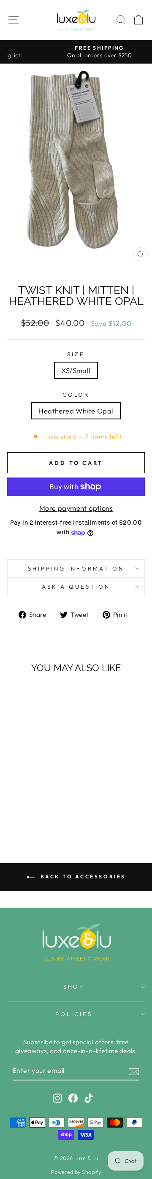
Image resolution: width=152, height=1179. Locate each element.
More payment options (76, 508)
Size (76, 354)
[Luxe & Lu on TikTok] (88, 1098)
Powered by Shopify (76, 1171)
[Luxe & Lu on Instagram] (57, 1098)
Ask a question (76, 586)
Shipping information (76, 568)
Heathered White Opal (75, 410)
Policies (73, 1014)
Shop (74, 986)
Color (76, 394)
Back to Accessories (82, 876)
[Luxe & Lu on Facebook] (73, 1098)
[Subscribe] (133, 1070)
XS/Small (75, 370)
